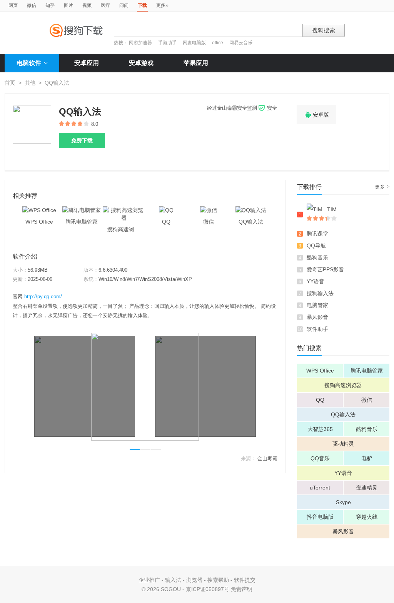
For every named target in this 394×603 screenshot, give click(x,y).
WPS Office (320, 370)
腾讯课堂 (317, 234)
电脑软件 (29, 63)
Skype (343, 502)
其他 (30, 83)
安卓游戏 (141, 63)
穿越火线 (366, 517)
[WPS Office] (39, 210)
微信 (31, 5)
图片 (68, 5)
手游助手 (168, 42)
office (218, 42)
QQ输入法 (343, 414)
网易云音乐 (240, 42)
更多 (162, 5)
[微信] (208, 210)
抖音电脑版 (320, 517)
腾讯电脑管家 (367, 370)
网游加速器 (140, 42)
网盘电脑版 (194, 42)
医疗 (105, 5)
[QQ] (166, 210)
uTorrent (320, 487)
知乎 (50, 5)
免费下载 (82, 140)
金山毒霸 (267, 458)
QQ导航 (316, 245)
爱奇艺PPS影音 (325, 269)
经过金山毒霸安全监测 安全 (242, 108)
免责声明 (241, 589)
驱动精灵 (343, 444)
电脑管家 (317, 305)
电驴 (366, 458)
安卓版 (316, 115)
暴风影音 (317, 317)
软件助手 (317, 329)
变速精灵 (366, 487)
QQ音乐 (320, 458)
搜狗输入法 (320, 293)
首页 (10, 83)
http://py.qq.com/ (43, 296)
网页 (13, 5)
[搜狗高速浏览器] (124, 210)
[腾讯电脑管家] (81, 210)
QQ (320, 400)
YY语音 (315, 281)
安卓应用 (86, 63)
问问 (124, 5)
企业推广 (149, 580)
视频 (87, 5)
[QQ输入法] (250, 210)
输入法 (173, 580)
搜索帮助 (218, 580)
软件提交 (244, 580)
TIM (332, 209)
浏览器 (194, 580)
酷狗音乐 (317, 257)
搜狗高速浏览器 (343, 385)
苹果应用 (196, 63)
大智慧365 (320, 429)
